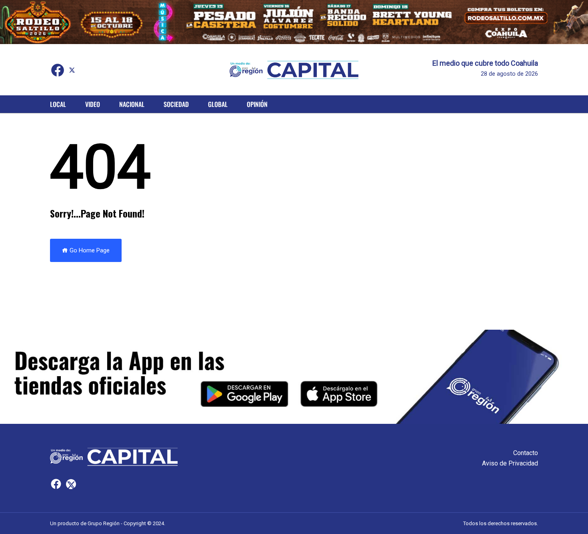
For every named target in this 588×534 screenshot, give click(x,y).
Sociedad (176, 104)
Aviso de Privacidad (510, 463)
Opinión (257, 104)
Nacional (131, 104)
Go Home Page (89, 250)
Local (58, 104)
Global (218, 104)
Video (92, 104)
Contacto (525, 453)
